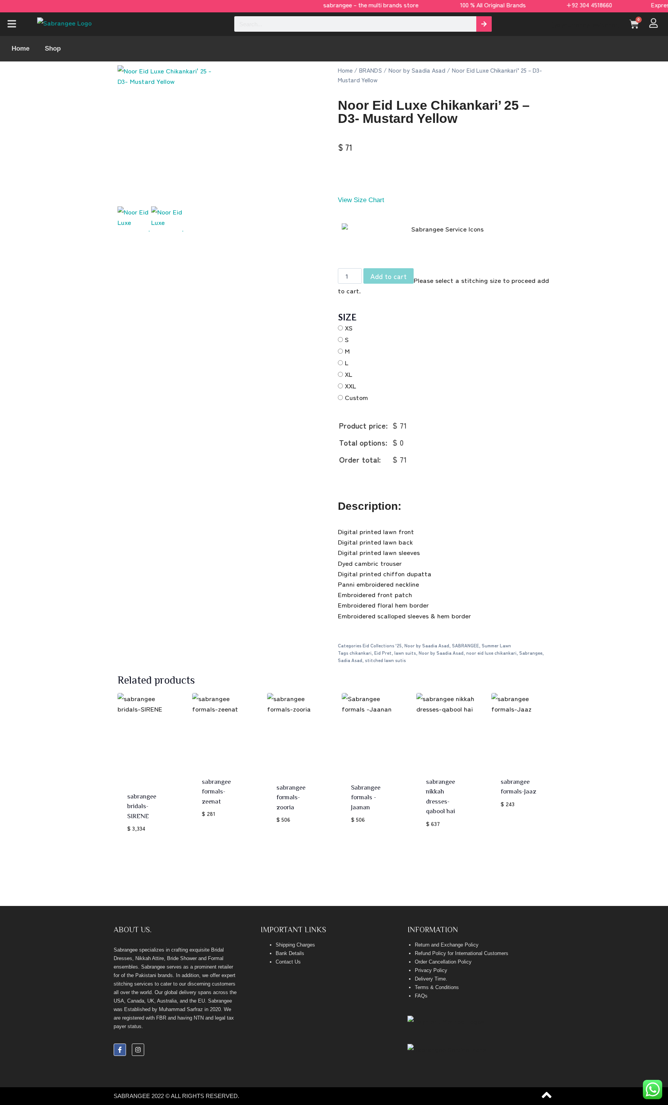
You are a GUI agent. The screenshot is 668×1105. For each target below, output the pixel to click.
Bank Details (290, 953)
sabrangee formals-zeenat (216, 791)
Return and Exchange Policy (447, 945)
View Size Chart (361, 200)
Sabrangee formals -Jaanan (365, 797)
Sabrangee (530, 652)
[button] (16, 24)
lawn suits (405, 652)
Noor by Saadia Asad (417, 70)
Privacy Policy (431, 970)
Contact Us (288, 962)
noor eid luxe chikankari (491, 652)
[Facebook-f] (120, 1050)
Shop (53, 48)
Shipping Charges (295, 945)
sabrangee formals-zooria (290, 797)
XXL (350, 385)
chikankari (360, 652)
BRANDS (370, 70)
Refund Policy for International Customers (461, 953)
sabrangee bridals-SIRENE (141, 806)
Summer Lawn (496, 645)
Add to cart (388, 276)
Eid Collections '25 (382, 645)
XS (349, 327)
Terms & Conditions (437, 987)
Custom (356, 397)
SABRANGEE (465, 645)
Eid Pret (383, 652)
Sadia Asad (350, 660)
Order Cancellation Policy (443, 962)
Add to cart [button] (221, 826)
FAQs (421, 996)
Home (20, 48)
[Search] (484, 24)
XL (348, 374)
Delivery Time (430, 979)
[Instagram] (138, 1050)
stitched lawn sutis (385, 660)
